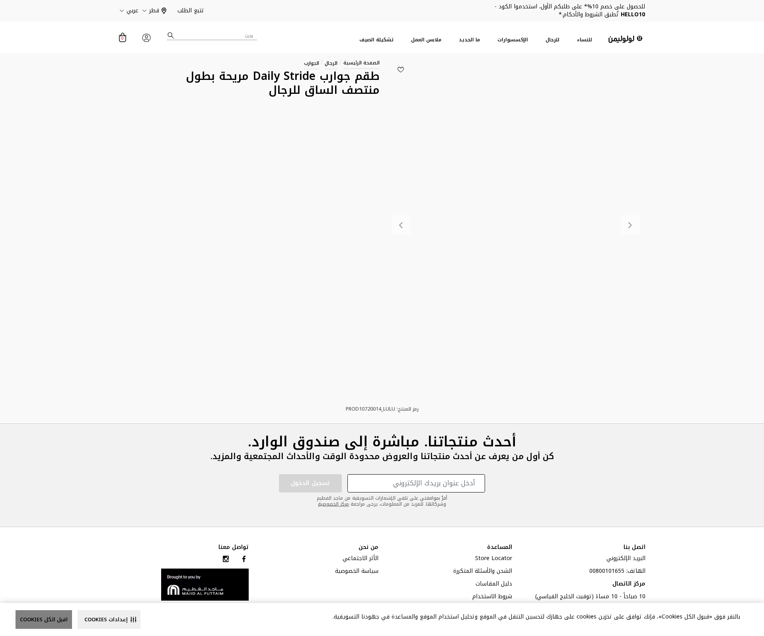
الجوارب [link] (311, 63)
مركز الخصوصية (333, 504)
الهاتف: (617, 572)
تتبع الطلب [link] (190, 10)
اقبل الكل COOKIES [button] (44, 619)
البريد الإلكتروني (625, 559)
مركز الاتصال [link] (628, 584)
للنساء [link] (584, 40)
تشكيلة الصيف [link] (376, 40)
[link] (205, 584)
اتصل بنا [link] (634, 547)
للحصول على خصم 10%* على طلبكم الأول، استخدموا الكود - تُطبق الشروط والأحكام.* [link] (570, 10)
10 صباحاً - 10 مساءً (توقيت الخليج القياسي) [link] (590, 597)
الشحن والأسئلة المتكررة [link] (482, 572)
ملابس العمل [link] (426, 40)
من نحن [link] (368, 547)
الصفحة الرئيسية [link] (361, 63)
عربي (132, 11)
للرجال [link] (552, 40)
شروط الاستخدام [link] (492, 597)
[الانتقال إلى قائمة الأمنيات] (401, 70)
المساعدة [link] (499, 547)
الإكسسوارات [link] (512, 40)
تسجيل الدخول (310, 483)
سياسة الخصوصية (356, 572)
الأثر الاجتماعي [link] (360, 559)
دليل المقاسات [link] (494, 584)
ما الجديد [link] (469, 40)
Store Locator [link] (493, 559)
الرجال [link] (331, 63)
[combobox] (212, 36)
